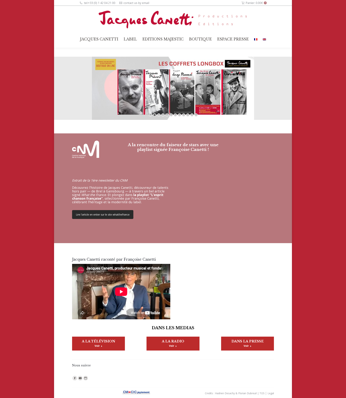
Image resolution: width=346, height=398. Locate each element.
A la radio (173, 341)
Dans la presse (247, 341)
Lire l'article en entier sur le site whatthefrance (103, 214)
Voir (97, 345)
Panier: (256, 3)
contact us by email (136, 3)
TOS (262, 393)
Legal (271, 393)
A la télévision (98, 341)
